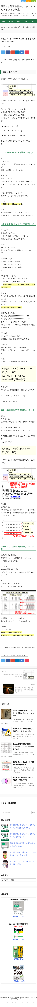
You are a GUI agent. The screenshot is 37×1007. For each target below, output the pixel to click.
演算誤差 (7, 647)
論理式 (18, 647)
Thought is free (30, 1002)
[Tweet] (3, 52)
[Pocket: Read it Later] (27, 52)
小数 (22, 647)
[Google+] (12, 52)
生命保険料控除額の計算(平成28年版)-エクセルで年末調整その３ (23, 746)
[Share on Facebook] (8, 52)
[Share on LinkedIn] (17, 52)
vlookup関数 (31, 647)
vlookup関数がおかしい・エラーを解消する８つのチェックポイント (23, 713)
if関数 (25, 647)
